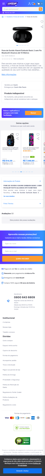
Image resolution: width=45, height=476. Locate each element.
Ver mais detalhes (9, 196)
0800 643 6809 (24, 297)
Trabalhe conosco (9, 332)
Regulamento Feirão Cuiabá (12, 392)
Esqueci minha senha (10, 345)
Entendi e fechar (22, 471)
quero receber (22, 259)
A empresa (6, 322)
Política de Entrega (9, 375)
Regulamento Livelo (9, 405)
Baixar (33, 113)
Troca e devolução (9, 365)
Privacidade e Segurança (11, 380)
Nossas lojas (7, 327)
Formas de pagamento (10, 355)
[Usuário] (29, 3)
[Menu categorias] (3, 3)
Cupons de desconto (10, 350)
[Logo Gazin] (12, 4)
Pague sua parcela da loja (11, 370)
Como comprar (8, 340)
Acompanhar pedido (9, 360)
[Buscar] (40, 9)
